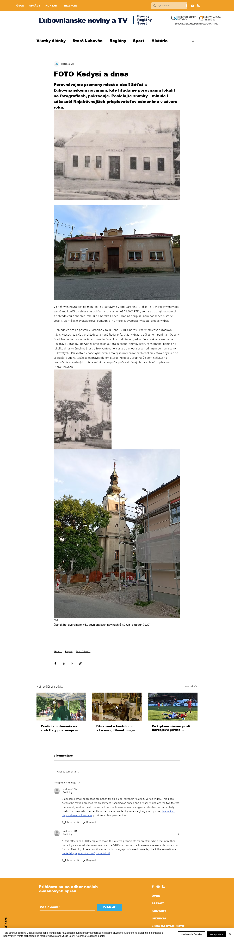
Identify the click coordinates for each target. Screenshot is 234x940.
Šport (139, 41)
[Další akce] (178, 791)
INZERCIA (159, 918)
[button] (193, 40)
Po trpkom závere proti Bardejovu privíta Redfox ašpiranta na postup (171, 728)
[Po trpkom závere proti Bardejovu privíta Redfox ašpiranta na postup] (173, 707)
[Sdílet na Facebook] (55, 663)
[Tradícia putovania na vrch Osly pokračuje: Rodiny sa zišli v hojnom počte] (61, 707)
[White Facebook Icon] (153, 887)
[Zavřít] (230, 934)
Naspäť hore (6, 927)
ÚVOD (156, 895)
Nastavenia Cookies (191, 934)
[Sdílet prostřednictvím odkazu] (80, 663)
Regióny (117, 41)
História (159, 41)
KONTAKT (159, 910)
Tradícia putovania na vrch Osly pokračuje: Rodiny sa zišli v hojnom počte (61, 728)
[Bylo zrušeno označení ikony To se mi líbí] (64, 822)
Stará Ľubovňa (87, 41)
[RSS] (198, 6)
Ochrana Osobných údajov (90, 935)
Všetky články (51, 41)
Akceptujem (216, 934)
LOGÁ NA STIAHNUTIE (168, 926)
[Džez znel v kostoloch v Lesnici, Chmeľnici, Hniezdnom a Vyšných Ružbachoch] (117, 707)
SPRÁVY (158, 903)
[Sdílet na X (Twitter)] (63, 663)
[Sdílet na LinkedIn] (72, 663)
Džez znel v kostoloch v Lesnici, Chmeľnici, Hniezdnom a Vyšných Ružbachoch (114, 728)
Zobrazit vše (191, 686)
